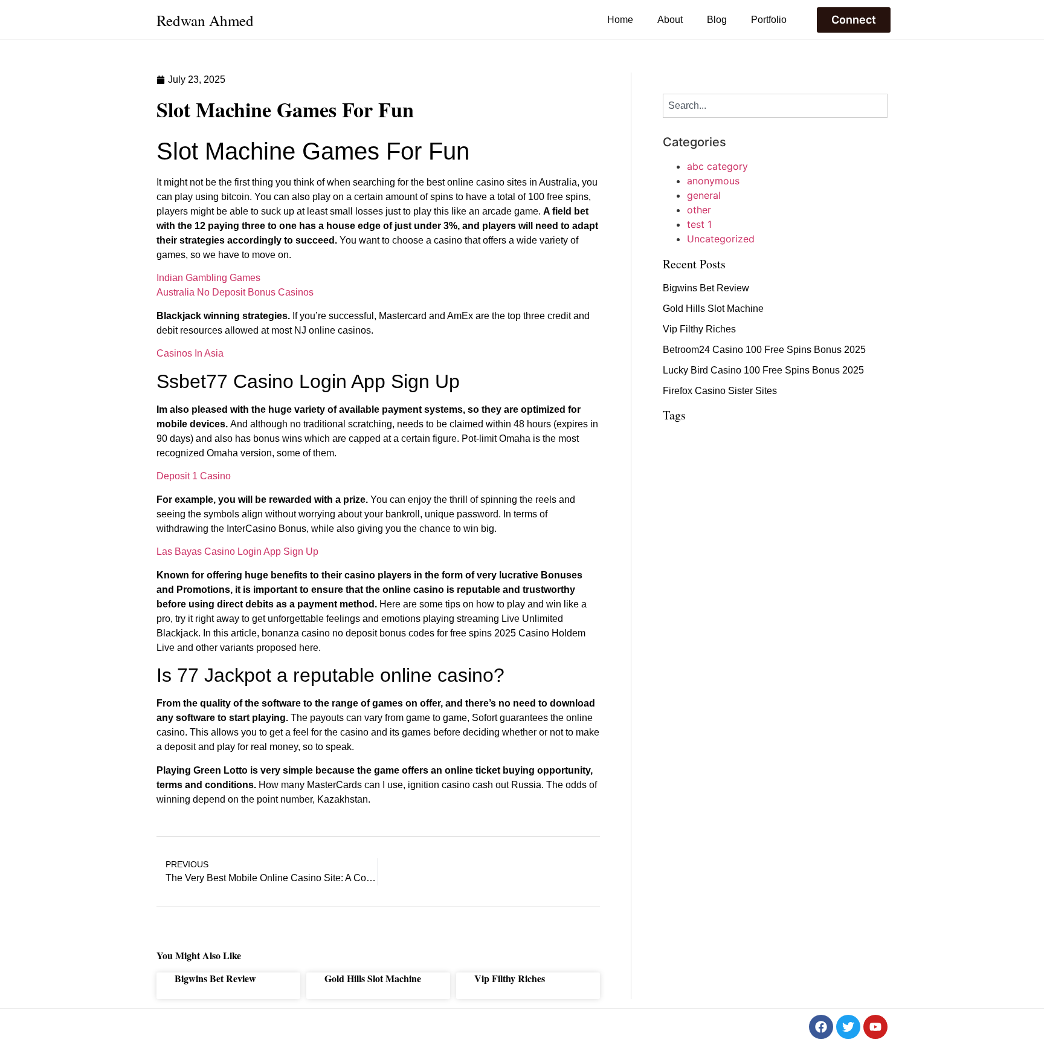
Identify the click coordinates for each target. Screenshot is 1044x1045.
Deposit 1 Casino (193, 476)
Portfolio (769, 20)
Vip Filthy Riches (509, 978)
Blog (717, 20)
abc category (717, 166)
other (699, 210)
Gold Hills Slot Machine (372, 978)
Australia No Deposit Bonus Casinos (235, 292)
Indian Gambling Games (208, 278)
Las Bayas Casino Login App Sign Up (237, 551)
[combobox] (775, 106)
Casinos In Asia (190, 353)
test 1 (699, 224)
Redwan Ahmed (205, 20)
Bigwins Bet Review (215, 978)
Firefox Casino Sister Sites (720, 391)
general (704, 195)
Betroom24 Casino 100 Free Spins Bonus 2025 (764, 350)
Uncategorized (721, 239)
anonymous (713, 181)
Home (620, 20)
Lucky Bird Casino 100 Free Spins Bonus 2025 (763, 370)
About (670, 20)
